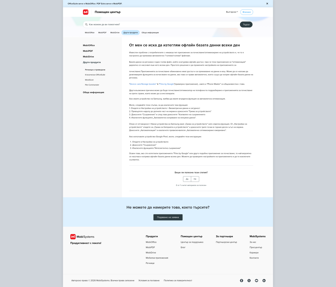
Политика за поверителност (178, 280)
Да (187, 179)
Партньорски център (226, 242)
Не (195, 179)
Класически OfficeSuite (95, 75)
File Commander (92, 85)
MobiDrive (114, 32)
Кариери (254, 252)
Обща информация (150, 32)
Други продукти (130, 32)
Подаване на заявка (168, 217)
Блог (183, 247)
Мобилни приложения (157, 258)
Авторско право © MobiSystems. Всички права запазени (102, 280)
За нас (253, 242)
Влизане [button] (247, 12)
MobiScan (89, 80)
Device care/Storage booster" (143, 84)
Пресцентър (256, 247)
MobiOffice (89, 32)
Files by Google (167, 84)
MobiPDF (102, 32)
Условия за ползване (149, 280)
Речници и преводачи (95, 70)
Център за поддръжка (192, 242)
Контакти (254, 258)
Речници (150, 263)
